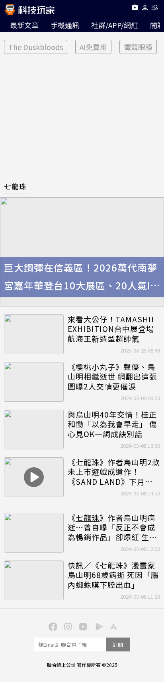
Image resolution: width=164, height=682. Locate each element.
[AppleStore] (112, 626)
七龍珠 (15, 186)
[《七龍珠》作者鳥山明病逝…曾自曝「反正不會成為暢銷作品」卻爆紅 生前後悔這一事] (34, 533)
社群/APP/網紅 (114, 25)
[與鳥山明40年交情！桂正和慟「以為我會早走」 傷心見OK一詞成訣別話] (34, 429)
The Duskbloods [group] (35, 47)
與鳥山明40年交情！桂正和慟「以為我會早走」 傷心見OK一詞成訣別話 (112, 424)
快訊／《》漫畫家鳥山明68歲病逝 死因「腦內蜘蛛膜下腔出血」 (113, 575)
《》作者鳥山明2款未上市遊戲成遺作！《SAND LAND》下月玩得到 (114, 472)
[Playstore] (97, 626)
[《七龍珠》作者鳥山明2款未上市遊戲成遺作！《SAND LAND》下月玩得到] (34, 477)
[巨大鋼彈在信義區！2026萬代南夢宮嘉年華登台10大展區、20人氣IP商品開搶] (82, 251)
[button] (145, 9)
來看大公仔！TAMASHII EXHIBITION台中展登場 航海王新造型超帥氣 (111, 329)
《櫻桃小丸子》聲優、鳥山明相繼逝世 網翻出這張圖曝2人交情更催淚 (112, 376)
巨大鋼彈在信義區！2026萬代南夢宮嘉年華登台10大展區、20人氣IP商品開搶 (80, 277)
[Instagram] (66, 626)
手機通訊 (65, 25)
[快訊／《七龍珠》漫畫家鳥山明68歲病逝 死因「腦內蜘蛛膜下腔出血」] (34, 580)
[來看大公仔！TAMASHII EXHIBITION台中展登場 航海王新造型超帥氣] (34, 334)
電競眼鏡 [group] (138, 47)
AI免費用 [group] (93, 47)
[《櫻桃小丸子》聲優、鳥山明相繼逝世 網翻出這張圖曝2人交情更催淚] (34, 382)
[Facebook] (51, 626)
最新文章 (24, 25)
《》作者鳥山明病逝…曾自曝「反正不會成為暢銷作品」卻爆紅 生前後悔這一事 (112, 527)
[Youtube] (135, 9)
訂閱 (118, 644)
